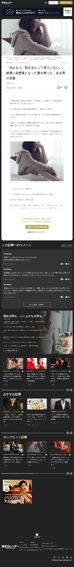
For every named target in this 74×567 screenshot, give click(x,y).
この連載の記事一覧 (11, 350)
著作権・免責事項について (36, 547)
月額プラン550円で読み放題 (37, 227)
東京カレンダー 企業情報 (24, 550)
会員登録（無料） (66, 2)
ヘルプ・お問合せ (23, 544)
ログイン (53, 2)
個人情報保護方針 (34, 544)
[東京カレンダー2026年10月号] (17, 491)
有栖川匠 (10, 83)
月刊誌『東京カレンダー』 (48, 543)
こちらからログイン (40, 232)
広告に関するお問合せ (24, 547)
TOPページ (21, 542)
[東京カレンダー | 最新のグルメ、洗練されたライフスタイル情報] (6, 2)
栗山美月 (50, 123)
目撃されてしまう (30, 134)
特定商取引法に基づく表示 (36, 550)
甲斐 (28, 131)
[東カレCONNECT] (37, 11)
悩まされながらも (21, 125)
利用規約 (32, 542)
